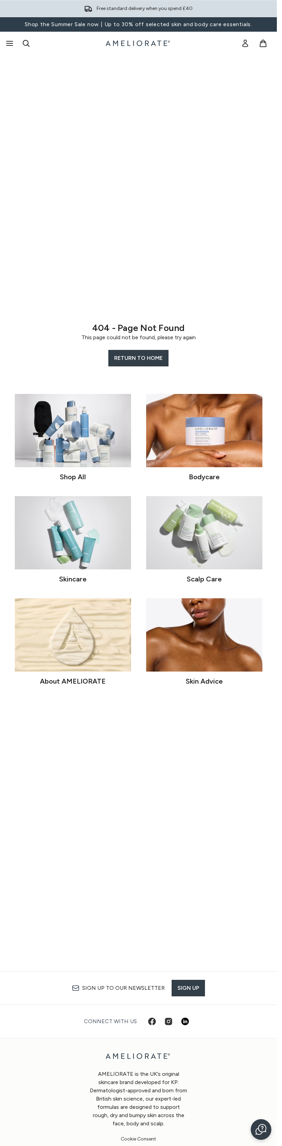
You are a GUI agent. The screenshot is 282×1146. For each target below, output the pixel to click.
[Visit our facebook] (152, 1021)
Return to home (138, 358)
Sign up (188, 988)
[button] (261, 1129)
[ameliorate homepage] (138, 43)
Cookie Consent (138, 1139)
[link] (245, 43)
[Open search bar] (26, 43)
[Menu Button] (9, 43)
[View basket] (263, 43)
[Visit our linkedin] (185, 1021)
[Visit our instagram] (168, 1021)
